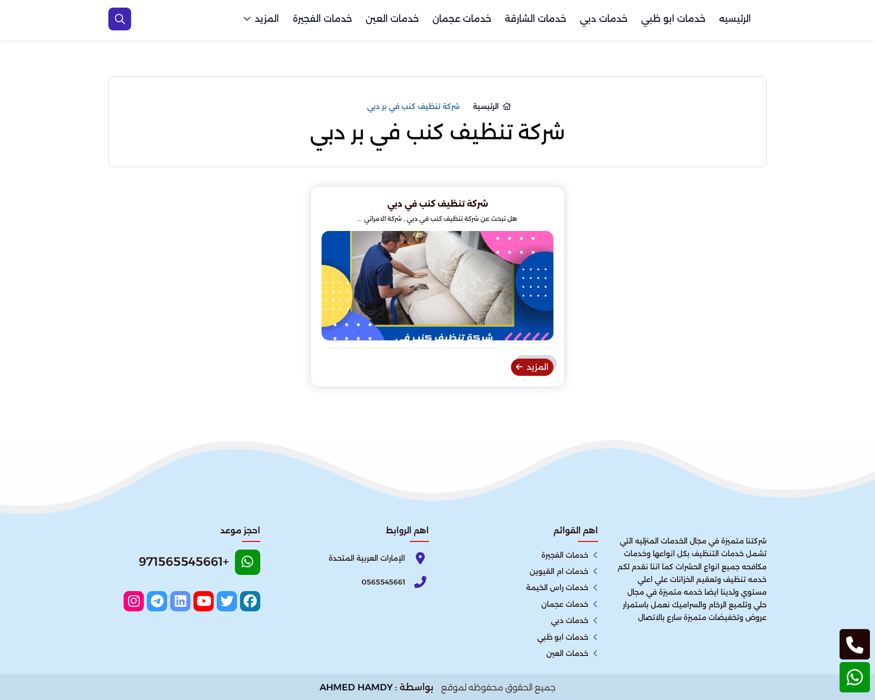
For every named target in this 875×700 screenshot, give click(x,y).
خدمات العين (392, 18)
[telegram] (157, 601)
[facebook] (250, 601)
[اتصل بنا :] (854, 644)
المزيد (267, 18)
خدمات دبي (603, 18)
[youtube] (203, 601)
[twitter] (227, 601)
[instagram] (134, 601)
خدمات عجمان (461, 18)
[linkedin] (180, 601)
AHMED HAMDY (356, 687)
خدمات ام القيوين (559, 571)
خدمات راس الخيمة (557, 587)
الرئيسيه (735, 18)
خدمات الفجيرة (322, 18)
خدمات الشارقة (535, 18)
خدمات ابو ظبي (673, 18)
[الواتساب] (854, 677)
